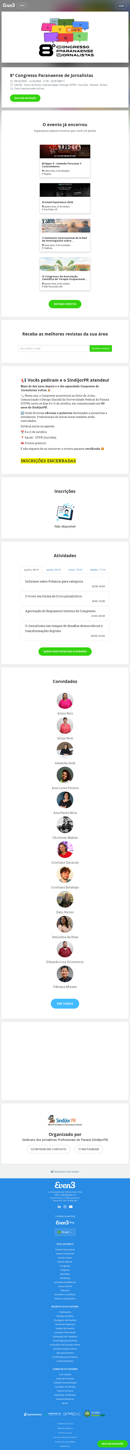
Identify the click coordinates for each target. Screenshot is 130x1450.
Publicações (65, 1312)
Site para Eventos (65, 1352)
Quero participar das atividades (65, 651)
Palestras (65, 1290)
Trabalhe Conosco (65, 1423)
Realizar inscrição (25, 98)
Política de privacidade (65, 1441)
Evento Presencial (65, 1253)
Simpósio (65, 1270)
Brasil (65, 1232)
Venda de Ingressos (65, 1324)
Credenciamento (65, 1361)
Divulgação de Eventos (65, 1320)
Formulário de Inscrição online (65, 1344)
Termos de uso (65, 1432)
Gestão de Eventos (65, 1328)
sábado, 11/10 (97, 569)
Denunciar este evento (66, 1171)
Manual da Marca (65, 1428)
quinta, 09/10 (54, 569)
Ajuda (65, 1403)
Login (22, 5)
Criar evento (65, 1374)
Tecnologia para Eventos (65, 1340)
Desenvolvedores (65, 1399)
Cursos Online (65, 1286)
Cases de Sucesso (65, 1378)
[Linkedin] (59, 1207)
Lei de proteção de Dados (65, 1437)
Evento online (65, 1257)
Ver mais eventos (65, 304)
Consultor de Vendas (65, 1386)
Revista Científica (65, 1316)
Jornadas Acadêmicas (65, 1282)
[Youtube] (71, 1207)
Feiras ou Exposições (65, 1298)
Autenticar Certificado (65, 1394)
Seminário (65, 1274)
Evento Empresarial (65, 1249)
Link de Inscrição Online (65, 1348)
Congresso (65, 1265)
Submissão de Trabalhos (65, 1336)
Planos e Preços (65, 1390)
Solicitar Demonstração (65, 1382)
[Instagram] (65, 1207)
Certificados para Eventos (65, 1357)
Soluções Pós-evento (65, 1332)
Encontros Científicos (65, 1294)
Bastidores (65, 1446)
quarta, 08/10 (31, 569)
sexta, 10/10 (75, 569)
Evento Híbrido (65, 1261)
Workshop (65, 1278)
